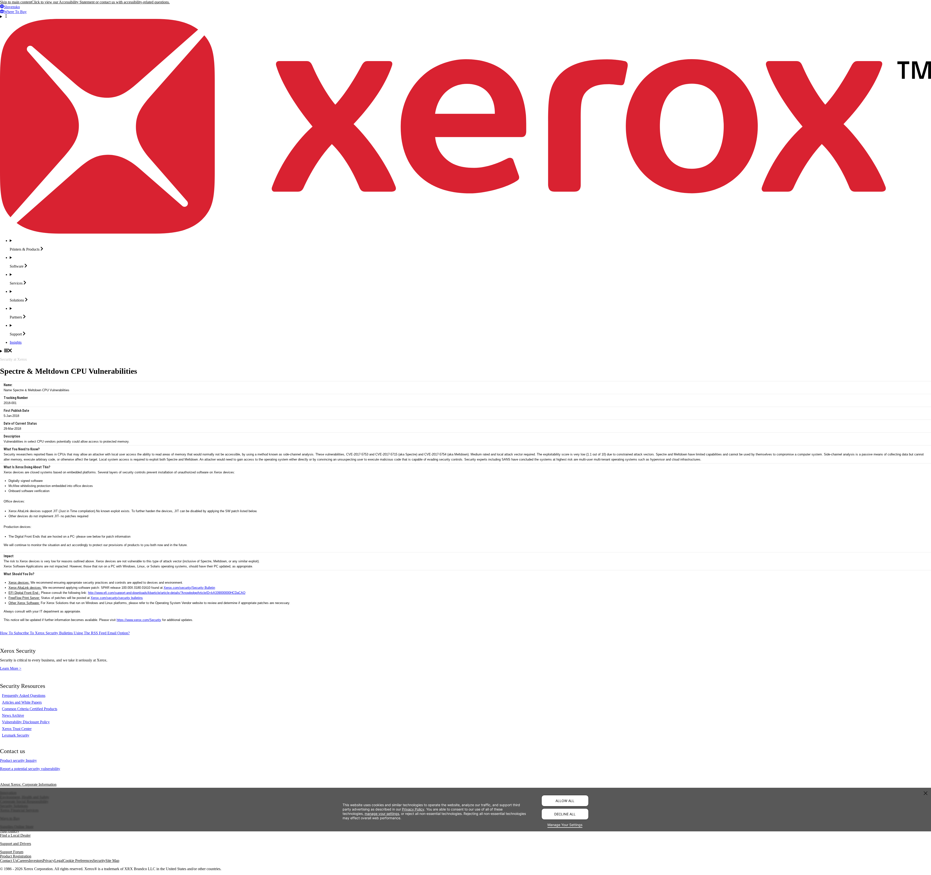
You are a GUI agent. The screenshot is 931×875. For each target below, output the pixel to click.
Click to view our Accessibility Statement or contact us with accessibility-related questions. (101, 2)
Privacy (48, 861)
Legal (58, 861)
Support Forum (11, 852)
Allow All (564, 801)
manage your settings (382, 813)
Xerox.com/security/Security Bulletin (189, 587)
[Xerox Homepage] (465, 232)
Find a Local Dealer (15, 835)
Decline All (565, 814)
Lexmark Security (15, 735)
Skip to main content (16, 2)
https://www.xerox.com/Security (139, 620)
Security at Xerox (13, 359)
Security (99, 861)
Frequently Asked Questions (23, 695)
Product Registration (15, 856)
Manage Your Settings (564, 825)
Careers (23, 861)
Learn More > (10, 668)
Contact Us (8, 861)
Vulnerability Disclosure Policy (26, 722)
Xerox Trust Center (17, 729)
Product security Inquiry (18, 760)
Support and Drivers (15, 844)
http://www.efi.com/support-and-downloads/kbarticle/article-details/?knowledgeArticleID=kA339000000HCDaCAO (166, 593)
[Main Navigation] (465, 351)
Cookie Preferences (78, 861)
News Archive (13, 715)
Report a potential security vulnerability (30, 769)
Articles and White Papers (22, 702)
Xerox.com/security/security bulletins (117, 598)
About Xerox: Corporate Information (28, 784)
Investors (36, 861)
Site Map (112, 861)
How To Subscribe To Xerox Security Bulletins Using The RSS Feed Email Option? (65, 633)
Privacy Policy (413, 809)
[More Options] (465, 16)
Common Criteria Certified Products (29, 709)
